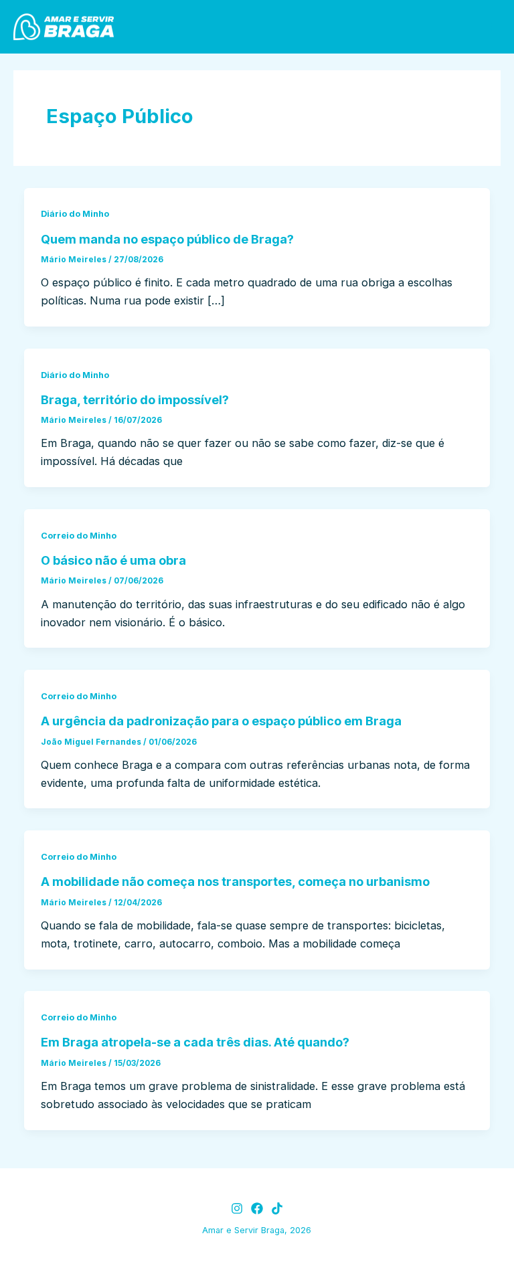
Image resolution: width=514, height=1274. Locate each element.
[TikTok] (277, 1208)
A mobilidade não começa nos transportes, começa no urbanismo (235, 881)
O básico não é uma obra (113, 560)
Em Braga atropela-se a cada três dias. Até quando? (195, 1041)
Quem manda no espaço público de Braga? (167, 239)
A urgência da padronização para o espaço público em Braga (221, 720)
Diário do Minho (75, 214)
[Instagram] (237, 1208)
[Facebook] (257, 1208)
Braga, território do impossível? (135, 399)
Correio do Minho (78, 536)
